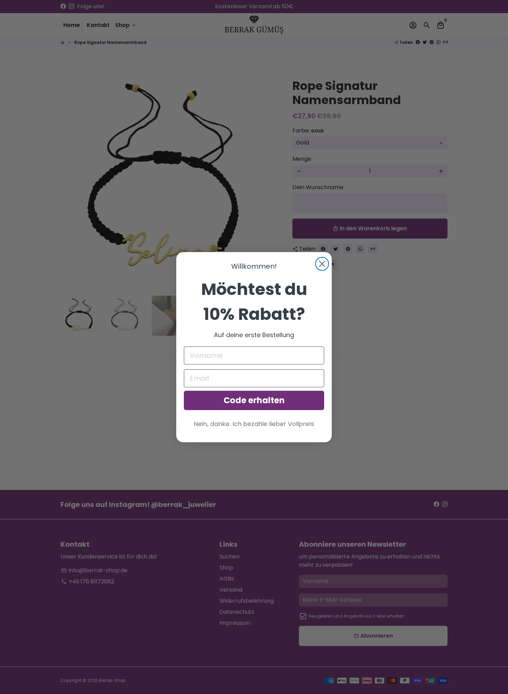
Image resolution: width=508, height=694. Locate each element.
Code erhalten (254, 400)
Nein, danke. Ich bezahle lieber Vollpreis (254, 423)
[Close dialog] (322, 263)
